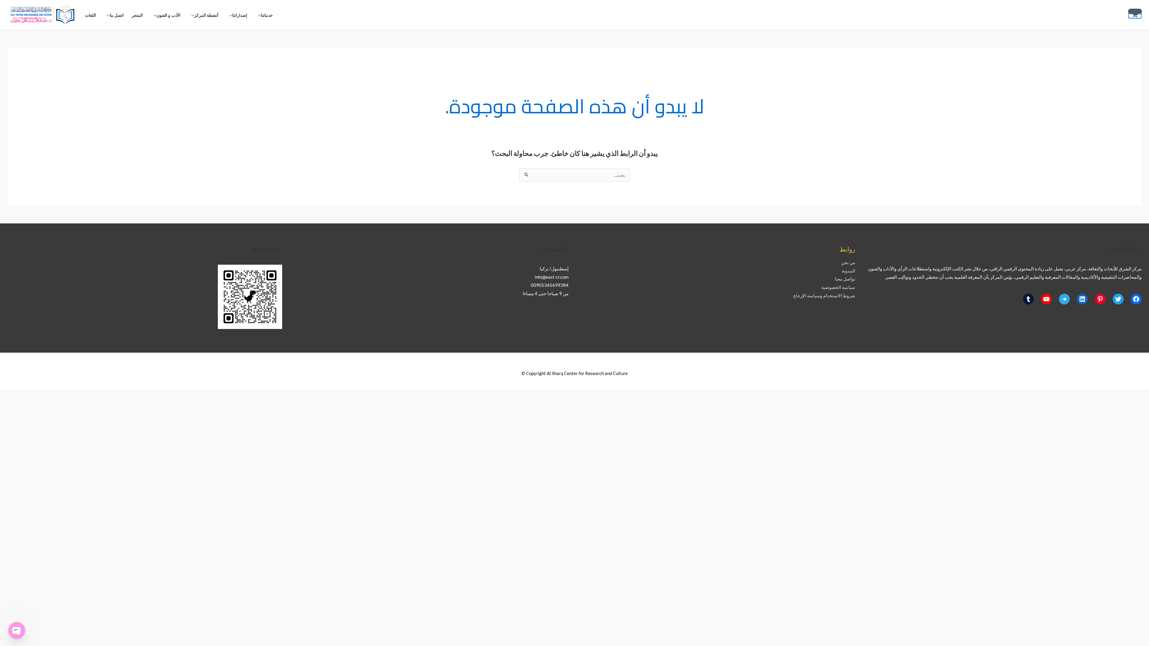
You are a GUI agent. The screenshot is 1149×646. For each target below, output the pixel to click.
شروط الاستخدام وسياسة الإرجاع (824, 295)
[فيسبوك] (1136, 299)
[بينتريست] (1100, 299)
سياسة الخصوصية (838, 287)
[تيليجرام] (1064, 299)
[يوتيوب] (1046, 299)
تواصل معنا (845, 278)
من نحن (848, 262)
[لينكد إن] (1082, 299)
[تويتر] (1118, 299)
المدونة (848, 270)
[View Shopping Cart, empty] (1135, 15)
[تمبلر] (1028, 299)
